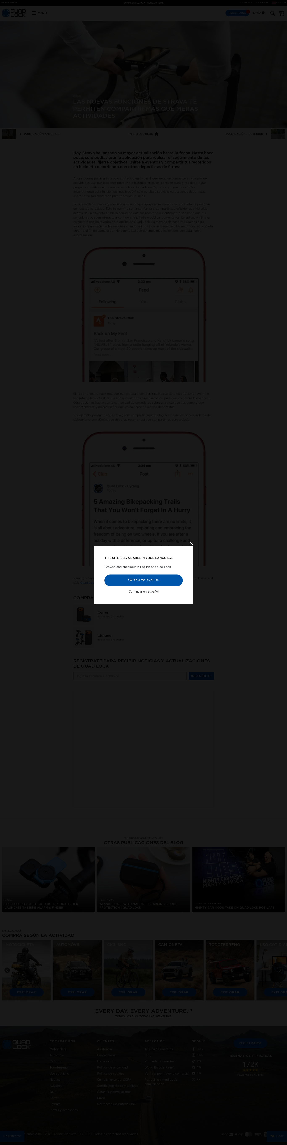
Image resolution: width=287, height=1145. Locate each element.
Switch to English (143, 580)
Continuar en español (144, 591)
